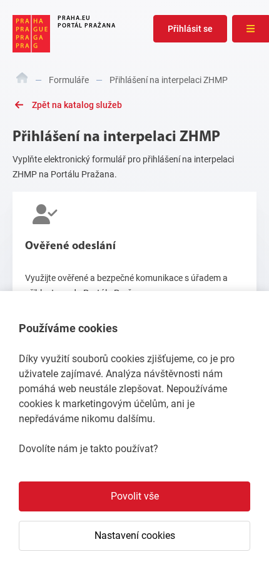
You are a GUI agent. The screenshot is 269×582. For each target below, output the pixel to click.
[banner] (64, 33)
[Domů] (22, 79)
